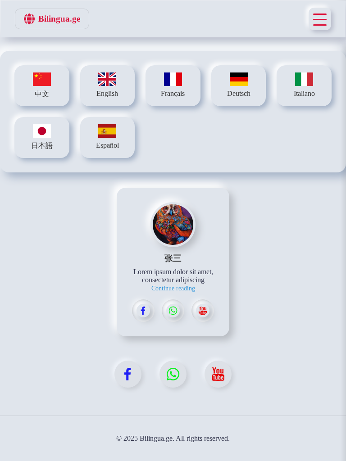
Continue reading (173, 288)
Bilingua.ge (59, 18)
